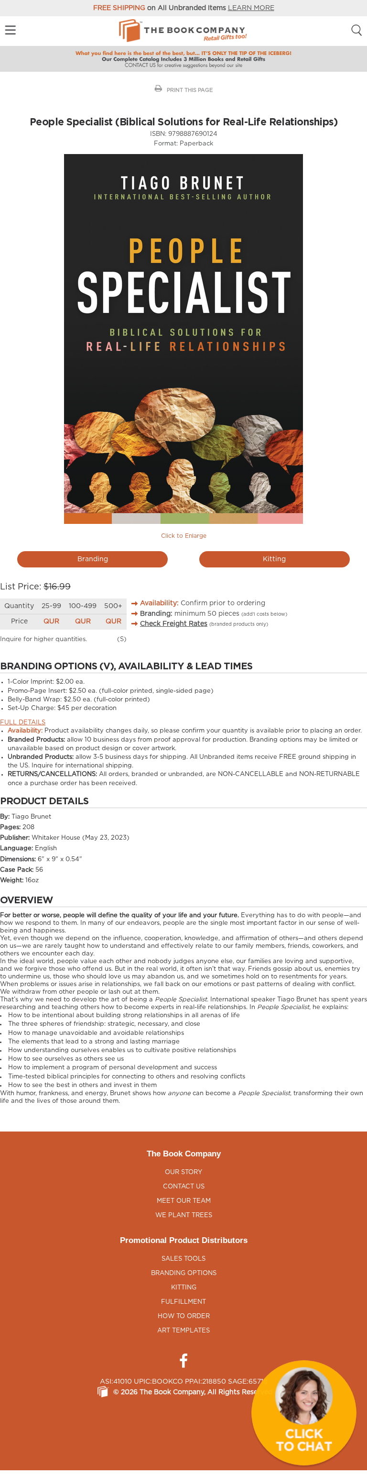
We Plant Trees (183, 1215)
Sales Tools (183, 1259)
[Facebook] (183, 1361)
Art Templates (183, 1331)
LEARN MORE (251, 8)
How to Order (184, 1316)
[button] (303, 1412)
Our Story (183, 1172)
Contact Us (184, 1187)
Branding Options (183, 1273)
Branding (92, 559)
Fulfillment (183, 1302)
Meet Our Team (184, 1201)
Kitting (274, 559)
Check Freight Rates (173, 624)
